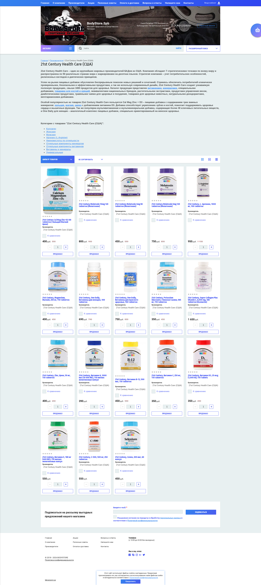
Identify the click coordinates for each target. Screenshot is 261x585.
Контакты (189, 3)
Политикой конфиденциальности (142, 521)
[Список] (209, 159)
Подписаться (201, 512)
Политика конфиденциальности (59, 560)
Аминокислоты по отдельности (62, 140)
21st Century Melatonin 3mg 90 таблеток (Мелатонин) (129, 205)
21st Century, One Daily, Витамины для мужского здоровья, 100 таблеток (126, 300)
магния (70, 105)
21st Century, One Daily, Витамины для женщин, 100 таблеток (92, 300)
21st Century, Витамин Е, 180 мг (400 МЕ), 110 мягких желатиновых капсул (56, 459)
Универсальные (54, 152)
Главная (45, 3)
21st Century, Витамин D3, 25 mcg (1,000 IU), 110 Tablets (203, 376)
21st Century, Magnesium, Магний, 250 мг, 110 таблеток (55, 299)
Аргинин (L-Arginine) (57, 137)
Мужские (51, 134)
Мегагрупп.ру (50, 580)
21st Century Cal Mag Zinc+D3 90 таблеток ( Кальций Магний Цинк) (56, 222)
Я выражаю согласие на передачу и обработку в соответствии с (147, 519)
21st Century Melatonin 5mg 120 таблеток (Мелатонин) (166, 205)
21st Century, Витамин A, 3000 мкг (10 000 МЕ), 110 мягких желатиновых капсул (93, 377)
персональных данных (170, 518)
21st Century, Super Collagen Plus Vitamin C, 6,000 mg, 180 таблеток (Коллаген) (203, 300)
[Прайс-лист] (216, 159)
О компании (59, 3)
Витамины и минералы (58, 149)
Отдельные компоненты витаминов (65, 146)
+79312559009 (183, 25)
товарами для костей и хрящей (72, 91)
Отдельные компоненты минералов (65, 143)
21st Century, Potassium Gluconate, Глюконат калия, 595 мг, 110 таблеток (166, 300)
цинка (78, 105)
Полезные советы (107, 3)
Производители (76, 3)
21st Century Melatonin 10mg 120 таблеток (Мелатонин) (93, 205)
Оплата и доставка (129, 3)
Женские (51, 131)
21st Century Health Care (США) (58, 230)
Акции (91, 3)
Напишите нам (172, 3)
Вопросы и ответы (152, 3)
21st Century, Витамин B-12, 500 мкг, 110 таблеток (129, 380)
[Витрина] (202, 159)
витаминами (154, 88)
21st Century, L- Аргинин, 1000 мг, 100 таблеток (202, 205)
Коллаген (51, 128)
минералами (170, 88)
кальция (59, 105)
